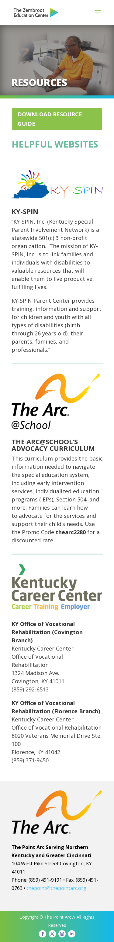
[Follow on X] (52, 933)
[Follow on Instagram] (62, 933)
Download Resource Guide (50, 119)
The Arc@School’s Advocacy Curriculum (53, 445)
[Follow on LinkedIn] (71, 933)
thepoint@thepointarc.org (56, 888)
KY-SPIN (25, 211)
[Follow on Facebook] (42, 933)
